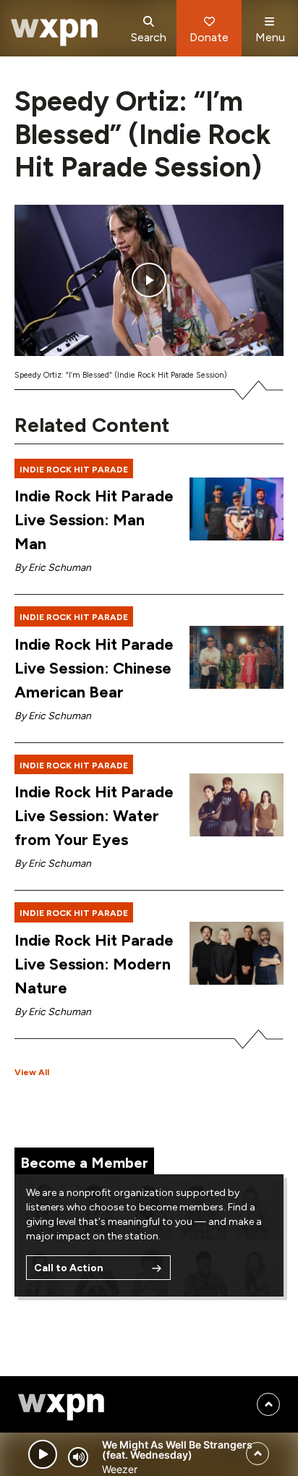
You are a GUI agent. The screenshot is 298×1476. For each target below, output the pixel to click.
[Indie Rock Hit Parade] (237, 509)
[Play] (42, 1454)
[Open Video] (149, 280)
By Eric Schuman (52, 567)
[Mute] (78, 1457)
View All (31, 1072)
